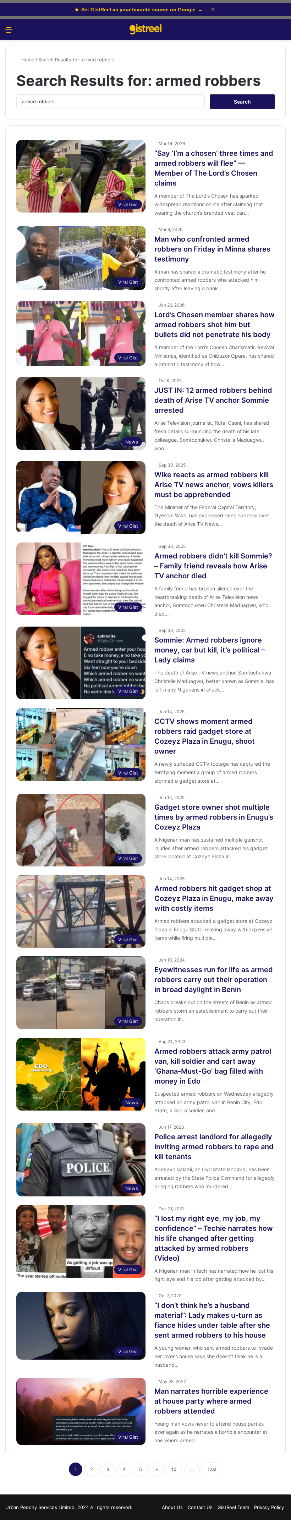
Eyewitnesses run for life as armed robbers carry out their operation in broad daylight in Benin (213, 979)
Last (212, 1469)
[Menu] (8, 32)
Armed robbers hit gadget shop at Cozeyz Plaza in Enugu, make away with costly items (214, 898)
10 (173, 1469)
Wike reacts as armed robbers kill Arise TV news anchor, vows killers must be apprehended (213, 484)
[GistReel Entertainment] (145, 29)
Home (27, 59)
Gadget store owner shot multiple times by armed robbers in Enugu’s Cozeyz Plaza (213, 817)
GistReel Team (233, 1507)
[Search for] (282, 32)
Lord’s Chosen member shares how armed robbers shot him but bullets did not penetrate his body (214, 324)
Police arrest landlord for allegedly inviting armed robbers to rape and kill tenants (214, 1147)
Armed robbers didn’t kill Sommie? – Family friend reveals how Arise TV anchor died (213, 566)
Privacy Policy (269, 1507)
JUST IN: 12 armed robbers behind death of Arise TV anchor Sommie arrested (213, 400)
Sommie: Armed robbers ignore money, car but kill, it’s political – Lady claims (209, 650)
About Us (172, 1507)
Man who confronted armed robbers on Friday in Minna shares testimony (212, 249)
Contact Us (200, 1507)
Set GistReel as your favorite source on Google (139, 9)
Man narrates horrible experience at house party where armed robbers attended (211, 1401)
